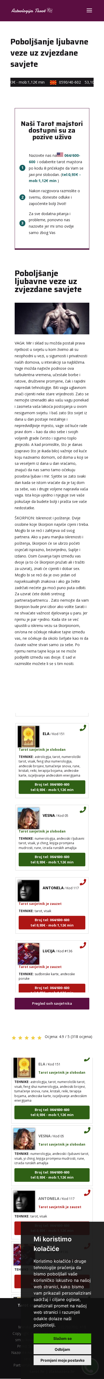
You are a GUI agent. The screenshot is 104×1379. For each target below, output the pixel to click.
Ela (46, 729)
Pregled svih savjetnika (52, 1003)
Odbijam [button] (62, 1349)
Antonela (53, 883)
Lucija (49, 947)
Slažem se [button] (62, 1338)
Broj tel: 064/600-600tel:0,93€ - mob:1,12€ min (52, 783)
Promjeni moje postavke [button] (63, 1360)
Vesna (49, 811)
